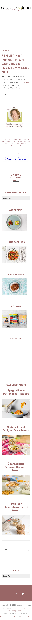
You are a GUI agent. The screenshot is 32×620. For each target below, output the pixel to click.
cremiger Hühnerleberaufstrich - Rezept (16, 507)
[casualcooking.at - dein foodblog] (16, 10)
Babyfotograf (26, 616)
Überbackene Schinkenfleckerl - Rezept (16, 467)
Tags (16, 570)
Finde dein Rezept (16, 192)
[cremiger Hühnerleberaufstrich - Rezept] (16, 525)
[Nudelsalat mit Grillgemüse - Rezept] (16, 445)
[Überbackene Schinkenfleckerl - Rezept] (16, 485)
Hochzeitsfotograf (8, 616)
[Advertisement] (16, 30)
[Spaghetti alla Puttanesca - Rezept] (16, 408)
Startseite (5, 50)
